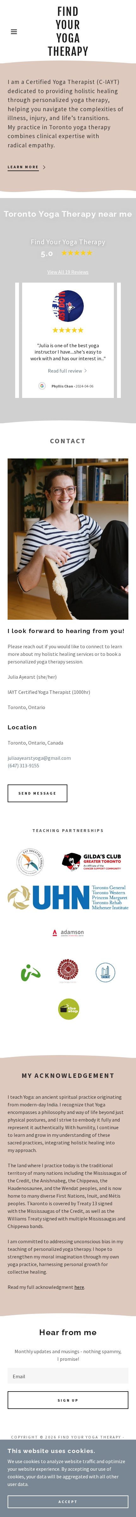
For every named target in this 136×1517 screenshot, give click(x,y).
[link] (68, 31)
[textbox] (68, 1376)
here (79, 1287)
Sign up (68, 1400)
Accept (68, 1502)
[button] (10, 31)
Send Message (37, 793)
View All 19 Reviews (68, 272)
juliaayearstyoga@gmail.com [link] (39, 758)
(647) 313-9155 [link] (23, 765)
